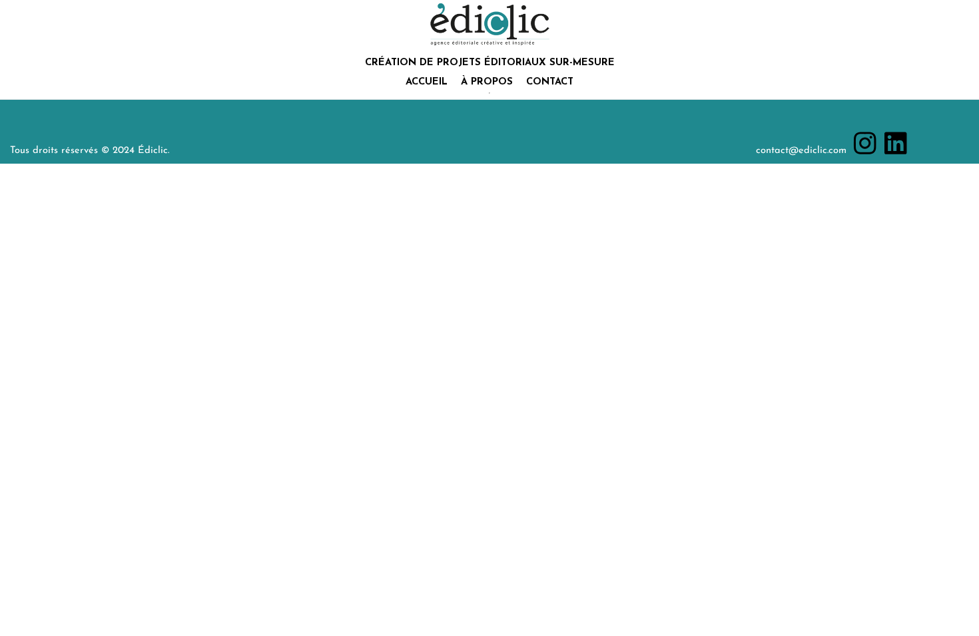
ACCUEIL (427, 82)
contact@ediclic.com (801, 151)
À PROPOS (487, 82)
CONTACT (549, 82)
